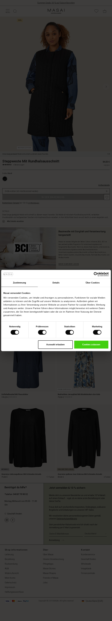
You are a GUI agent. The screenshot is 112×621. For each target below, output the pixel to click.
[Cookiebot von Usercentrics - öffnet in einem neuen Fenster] (96, 274)
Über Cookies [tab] (93, 282)
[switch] (42, 332)
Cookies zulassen (91, 344)
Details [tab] (56, 282)
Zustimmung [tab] (19, 282)
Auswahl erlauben (55, 344)
